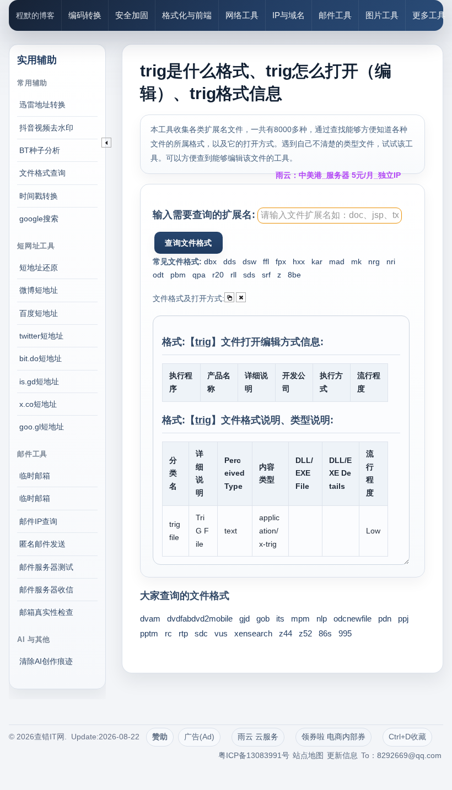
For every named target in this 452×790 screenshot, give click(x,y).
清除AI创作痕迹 (46, 661)
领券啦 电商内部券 (333, 736)
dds (229, 261)
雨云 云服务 (258, 736)
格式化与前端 (187, 15)
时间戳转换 (38, 196)
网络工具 (242, 15)
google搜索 (38, 218)
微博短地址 (38, 290)
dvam (150, 618)
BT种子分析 (39, 150)
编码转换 (84, 15)
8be (294, 274)
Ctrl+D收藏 (407, 736)
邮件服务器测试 (46, 567)
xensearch (253, 633)
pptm (149, 633)
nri (390, 261)
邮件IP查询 (38, 521)
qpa (199, 274)
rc (168, 633)
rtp (183, 633)
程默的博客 (35, 15)
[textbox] (329, 216)
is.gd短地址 (39, 381)
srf (266, 274)
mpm (300, 618)
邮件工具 (335, 15)
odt (158, 274)
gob (263, 618)
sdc (201, 633)
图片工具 (382, 15)
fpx (281, 261)
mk (356, 261)
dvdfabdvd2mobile (200, 618)
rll (233, 274)
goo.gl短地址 (41, 426)
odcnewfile (352, 618)
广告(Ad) (199, 736)
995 (345, 633)
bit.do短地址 (40, 358)
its (280, 618)
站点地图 (308, 755)
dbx (210, 261)
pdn (384, 618)
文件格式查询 (42, 172)
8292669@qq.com (409, 755)
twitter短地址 (41, 335)
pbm (178, 274)
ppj (403, 618)
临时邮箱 (34, 475)
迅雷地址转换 (42, 104)
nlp (321, 618)
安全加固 (131, 15)
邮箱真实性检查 (46, 612)
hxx (299, 261)
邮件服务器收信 (46, 589)
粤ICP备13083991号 (253, 755)
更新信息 (342, 755)
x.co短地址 (38, 404)
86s (325, 633)
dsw (249, 261)
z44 (285, 633)
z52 (305, 633)
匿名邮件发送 (42, 544)
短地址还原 (38, 267)
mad (337, 261)
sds (249, 274)
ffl (266, 261)
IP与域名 (288, 15)
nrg (374, 261)
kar (316, 261)
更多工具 (428, 15)
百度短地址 (38, 313)
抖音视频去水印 (46, 127)
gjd (244, 618)
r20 (218, 274)
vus (221, 633)
